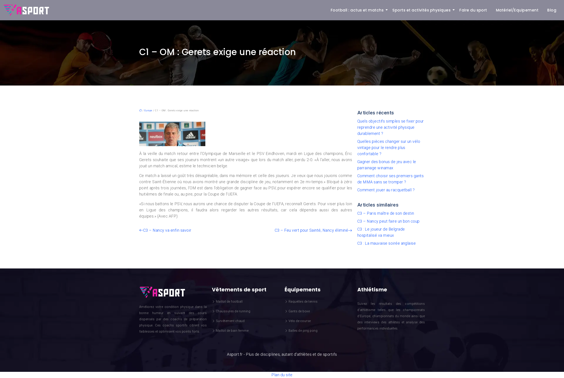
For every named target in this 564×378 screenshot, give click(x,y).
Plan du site (282, 374)
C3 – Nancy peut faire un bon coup (388, 221)
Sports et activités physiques (421, 10)
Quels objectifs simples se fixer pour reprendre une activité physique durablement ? (390, 127)
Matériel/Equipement (517, 10)
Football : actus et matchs (357, 10)
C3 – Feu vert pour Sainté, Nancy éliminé (311, 230)
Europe (148, 110)
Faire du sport (473, 10)
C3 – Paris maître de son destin (385, 213)
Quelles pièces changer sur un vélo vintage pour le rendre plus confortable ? (388, 147)
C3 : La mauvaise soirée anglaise (386, 243)
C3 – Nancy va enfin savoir (167, 230)
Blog (551, 10)
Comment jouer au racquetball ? (386, 190)
